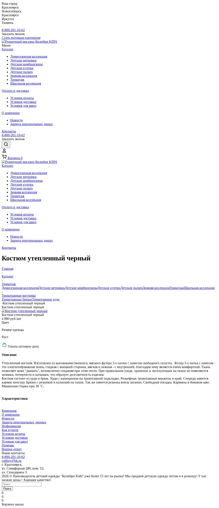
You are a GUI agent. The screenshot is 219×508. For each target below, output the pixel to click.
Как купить (10, 430)
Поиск (7, 488)
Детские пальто (131, 288)
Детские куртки (108, 288)
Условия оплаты (13, 434)
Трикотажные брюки (17, 299)
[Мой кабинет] (4, 152)
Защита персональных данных (24, 422)
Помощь (8, 445)
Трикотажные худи (45, 299)
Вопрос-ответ (12, 449)
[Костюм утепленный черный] (24, 311)
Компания (9, 411)
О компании (11, 414)
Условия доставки (15, 437)
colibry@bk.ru (11, 460)
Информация (11, 426)
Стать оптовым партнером (21, 38)
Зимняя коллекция (156, 288)
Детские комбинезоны (81, 288)
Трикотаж (177, 288)
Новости (8, 418)
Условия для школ (15, 441)
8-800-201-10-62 (13, 30)
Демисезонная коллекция (20, 288)
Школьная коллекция (199, 288)
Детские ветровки (51, 288)
